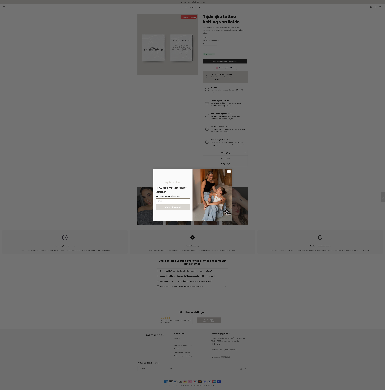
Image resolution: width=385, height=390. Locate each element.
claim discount (173, 207)
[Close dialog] (229, 171)
